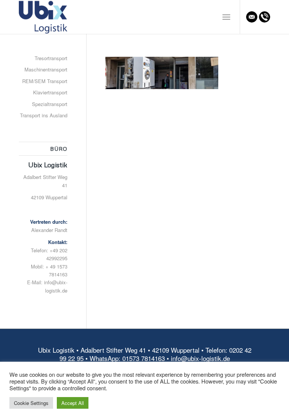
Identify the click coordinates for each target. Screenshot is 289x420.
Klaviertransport (50, 92)
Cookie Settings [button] (31, 402)
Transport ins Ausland (43, 115)
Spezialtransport (49, 104)
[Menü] (226, 17)
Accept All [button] (72, 402)
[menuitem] (226, 17)
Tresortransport (51, 58)
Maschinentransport (45, 69)
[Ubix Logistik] (43, 17)
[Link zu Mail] (251, 17)
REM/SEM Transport (44, 81)
